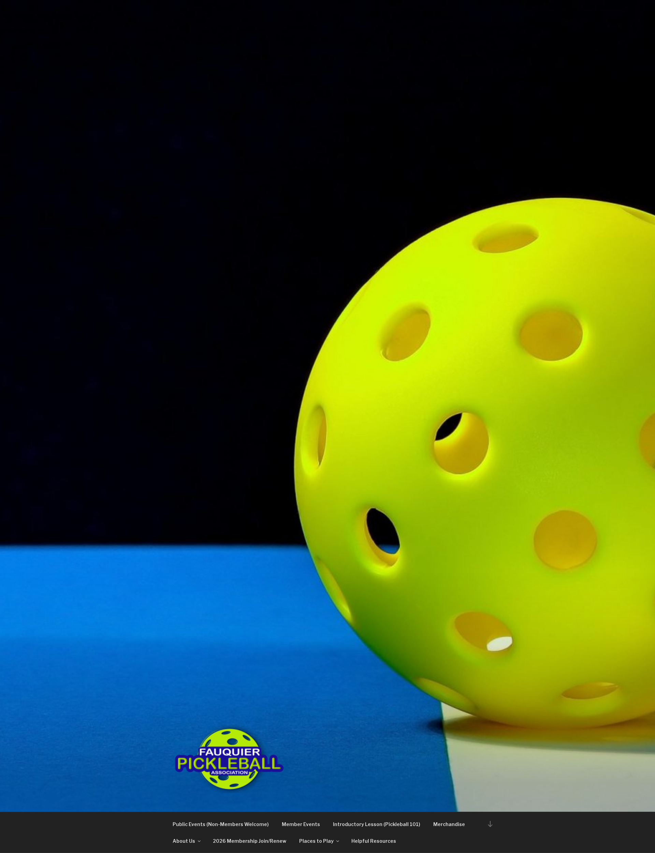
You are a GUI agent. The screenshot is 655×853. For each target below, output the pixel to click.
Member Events (301, 824)
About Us (184, 841)
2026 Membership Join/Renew (249, 841)
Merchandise (449, 824)
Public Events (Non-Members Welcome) (221, 824)
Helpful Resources (373, 841)
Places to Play (316, 841)
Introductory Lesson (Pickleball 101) (376, 824)
